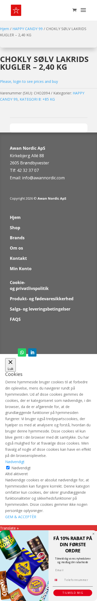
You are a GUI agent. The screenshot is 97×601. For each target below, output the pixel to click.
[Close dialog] (93, 534)
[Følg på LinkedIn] (32, 352)
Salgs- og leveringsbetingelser (40, 309)
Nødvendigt (21, 467)
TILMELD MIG (73, 593)
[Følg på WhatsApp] (22, 352)
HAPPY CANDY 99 (27, 28)
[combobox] (58, 580)
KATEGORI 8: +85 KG (37, 99)
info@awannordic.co (41, 178)
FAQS (15, 319)
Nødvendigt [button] (15, 461)
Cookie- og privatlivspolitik (29, 285)
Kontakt (18, 258)
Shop (15, 228)
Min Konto (21, 268)
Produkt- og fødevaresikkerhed (41, 299)
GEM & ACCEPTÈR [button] (20, 516)
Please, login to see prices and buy (29, 81)
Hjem (4, 28)
